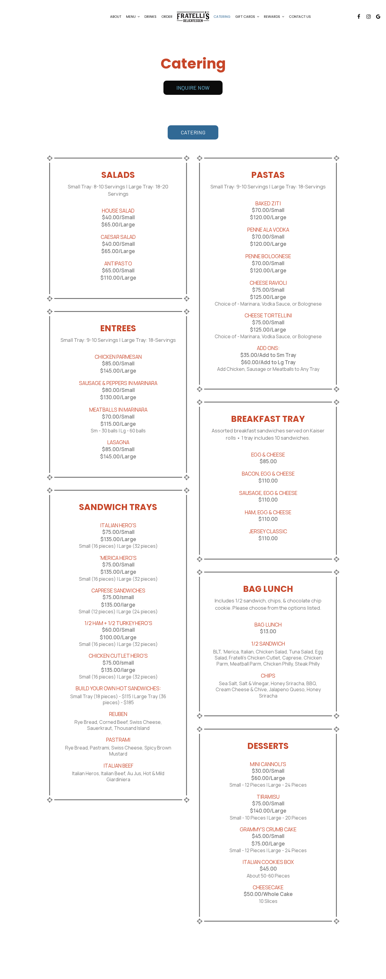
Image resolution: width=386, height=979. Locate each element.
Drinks (150, 16)
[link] (193, 16)
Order (166, 16)
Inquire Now (186, 89)
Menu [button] (131, 16)
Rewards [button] (272, 16)
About (115, 16)
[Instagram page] (368, 16)
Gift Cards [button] (245, 16)
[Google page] (378, 16)
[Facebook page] (359, 16)
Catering (222, 16)
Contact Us (300, 16)
